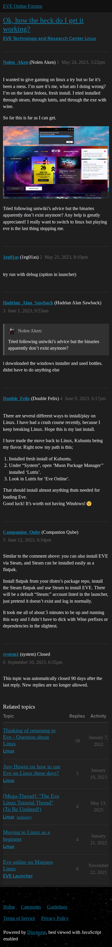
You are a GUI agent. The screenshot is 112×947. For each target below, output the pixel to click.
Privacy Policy (55, 918)
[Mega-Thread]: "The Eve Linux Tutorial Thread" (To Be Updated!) (31, 802)
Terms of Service (19, 918)
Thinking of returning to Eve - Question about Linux (29, 737)
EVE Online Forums (22, 6)
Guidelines (57, 906)
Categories (31, 906)
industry (24, 817)
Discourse (36, 932)
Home (9, 906)
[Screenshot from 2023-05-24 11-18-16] (56, 162)
